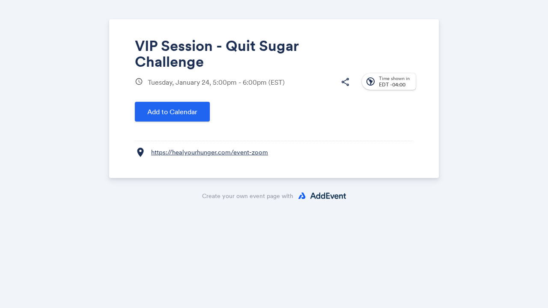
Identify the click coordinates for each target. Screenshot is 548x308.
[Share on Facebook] (279, 89)
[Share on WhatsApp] (328, 89)
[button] (345, 82)
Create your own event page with (247, 196)
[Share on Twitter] (296, 89)
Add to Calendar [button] (172, 111)
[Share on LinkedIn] (312, 89)
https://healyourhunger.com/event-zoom (209, 152)
